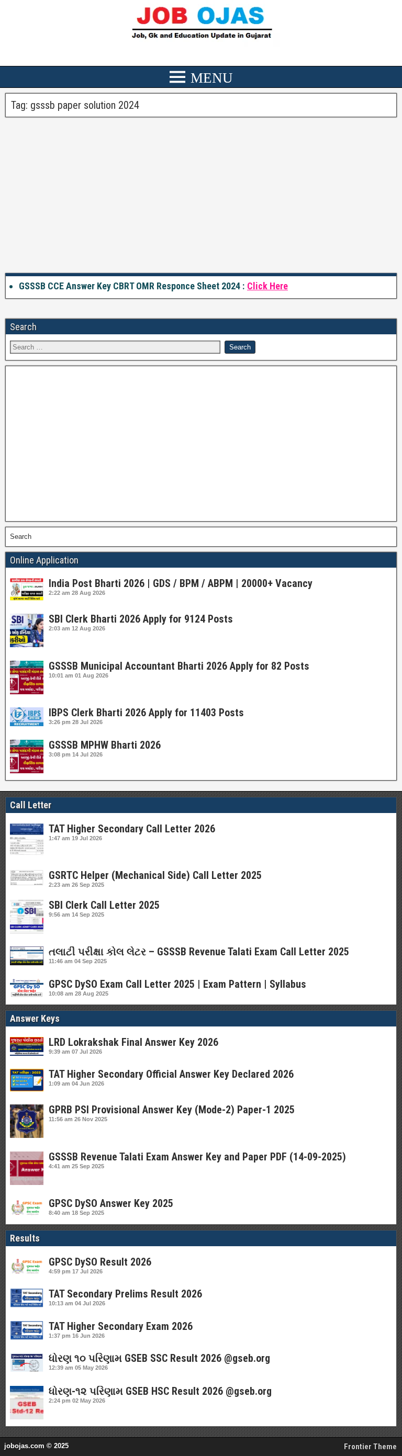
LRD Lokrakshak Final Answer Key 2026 (133, 1042)
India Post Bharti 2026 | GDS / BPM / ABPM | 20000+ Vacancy (180, 583)
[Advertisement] (201, 195)
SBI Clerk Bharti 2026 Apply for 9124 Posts (141, 619)
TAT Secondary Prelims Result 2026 (125, 1294)
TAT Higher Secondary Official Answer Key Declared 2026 (171, 1074)
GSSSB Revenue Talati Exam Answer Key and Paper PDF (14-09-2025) (197, 1156)
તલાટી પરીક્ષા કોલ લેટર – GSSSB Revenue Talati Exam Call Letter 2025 (199, 951)
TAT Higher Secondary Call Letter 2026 (132, 828)
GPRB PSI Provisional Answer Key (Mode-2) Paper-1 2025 (172, 1109)
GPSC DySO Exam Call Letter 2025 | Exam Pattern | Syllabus (177, 984)
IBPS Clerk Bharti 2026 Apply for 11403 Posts (146, 712)
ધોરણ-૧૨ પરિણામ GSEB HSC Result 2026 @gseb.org (160, 1391)
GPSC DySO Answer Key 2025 (111, 1203)
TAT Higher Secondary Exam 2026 (121, 1326)
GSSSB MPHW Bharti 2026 (105, 745)
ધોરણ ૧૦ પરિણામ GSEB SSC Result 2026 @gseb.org (159, 1358)
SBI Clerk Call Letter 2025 (104, 905)
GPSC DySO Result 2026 (100, 1262)
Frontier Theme (370, 1446)
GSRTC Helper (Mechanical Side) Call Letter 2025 (155, 875)
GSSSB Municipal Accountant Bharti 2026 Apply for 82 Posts (179, 666)
